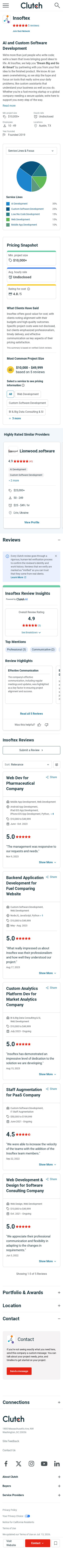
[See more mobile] (48, 862)
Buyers (7, 1486)
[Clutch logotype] (32, 5)
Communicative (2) (43, 649)
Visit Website (11, 1543)
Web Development (20, 219)
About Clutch (10, 1476)
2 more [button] (15, 480)
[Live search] (57, 5)
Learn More (17, 577)
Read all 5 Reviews (31, 713)
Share (53, 777)
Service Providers (13, 1495)
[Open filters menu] (56, 764)
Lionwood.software (37, 451)
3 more (16, 418)
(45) (31, 461)
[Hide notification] (56, 556)
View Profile (31, 522)
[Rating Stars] (20, 461)
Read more (9, 105)
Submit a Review (29, 750)
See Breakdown (30, 632)
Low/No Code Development (25, 214)
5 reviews (33, 25)
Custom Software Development (27, 209)
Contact (35, 1543)
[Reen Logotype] (13, 451)
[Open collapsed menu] (6, 5)
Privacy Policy (10, 1510)
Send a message (19, 1371)
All (10, 394)
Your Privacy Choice (13, 1516)
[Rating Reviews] (19, 25)
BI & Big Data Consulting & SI (26, 411)
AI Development (19, 203)
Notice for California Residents (18, 1522)
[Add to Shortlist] (56, 1543)
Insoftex (21, 18)
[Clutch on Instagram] (31, 1463)
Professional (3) (16, 649)
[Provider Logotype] (7, 19)
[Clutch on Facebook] (6, 1463)
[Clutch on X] (18, 1463)
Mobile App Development (24, 224)
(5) (39, 625)
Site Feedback (11, 1441)
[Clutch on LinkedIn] (57, 1463)
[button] (27, 764)
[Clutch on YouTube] (44, 1463)
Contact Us (9, 1450)
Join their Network (21, 31)
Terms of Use (9, 1528)
